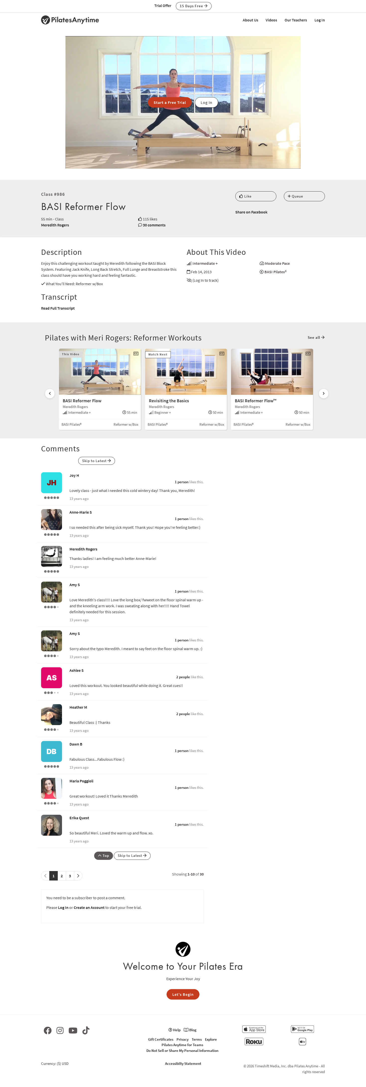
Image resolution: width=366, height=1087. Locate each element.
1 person (181, 481)
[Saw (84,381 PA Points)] (51, 802)
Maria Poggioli (81, 780)
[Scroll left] (50, 394)
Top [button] (105, 855)
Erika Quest (79, 817)
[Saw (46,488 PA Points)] (51, 729)
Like (247, 196)
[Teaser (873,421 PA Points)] (51, 570)
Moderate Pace (277, 263)
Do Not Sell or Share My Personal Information (182, 1050)
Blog (192, 1029)
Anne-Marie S (80, 512)
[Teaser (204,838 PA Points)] (51, 765)
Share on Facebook (251, 211)
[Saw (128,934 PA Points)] (51, 606)
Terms (197, 1039)
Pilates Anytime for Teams (182, 1044)
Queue (297, 196)
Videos (271, 19)
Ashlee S (76, 670)
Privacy (182, 1039)
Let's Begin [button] (183, 994)
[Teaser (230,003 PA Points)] (51, 534)
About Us (250, 19)
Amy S (74, 584)
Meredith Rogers (55, 224)
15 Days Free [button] (192, 5)
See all (314, 337)
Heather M (78, 707)
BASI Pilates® (275, 271)
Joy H (74, 475)
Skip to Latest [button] (95, 460)
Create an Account (89, 907)
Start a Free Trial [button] (170, 102)
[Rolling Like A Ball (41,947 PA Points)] (51, 692)
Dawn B (75, 744)
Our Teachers (296, 19)
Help (176, 1029)
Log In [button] (206, 102)
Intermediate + (205, 263)
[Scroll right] (324, 394)
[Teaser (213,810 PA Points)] (51, 497)
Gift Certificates (160, 1039)
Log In (319, 19)
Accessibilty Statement (183, 1063)
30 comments (154, 224)
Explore (211, 1039)
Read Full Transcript (58, 308)
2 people (183, 677)
